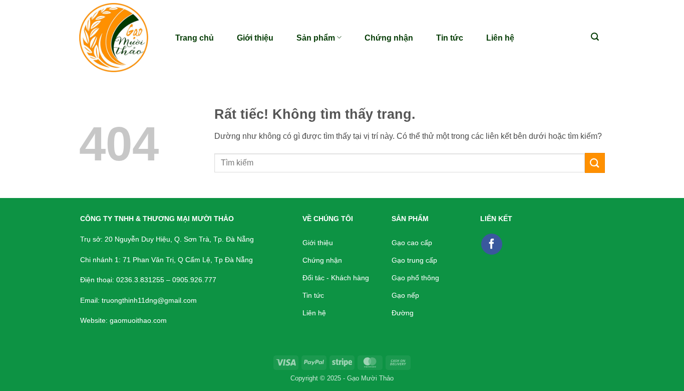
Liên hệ (500, 38)
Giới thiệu (255, 38)
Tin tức (449, 38)
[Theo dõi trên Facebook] (491, 244)
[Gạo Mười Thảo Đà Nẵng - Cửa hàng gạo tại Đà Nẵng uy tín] (116, 37)
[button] (595, 37)
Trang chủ (194, 38)
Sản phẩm (315, 38)
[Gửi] (595, 162)
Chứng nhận (389, 38)
